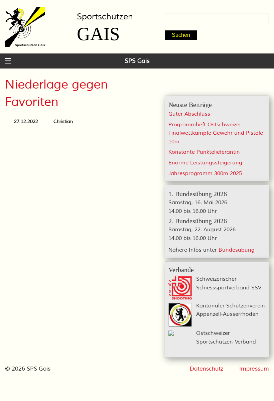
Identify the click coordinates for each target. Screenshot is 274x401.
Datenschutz (206, 368)
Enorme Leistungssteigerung (205, 162)
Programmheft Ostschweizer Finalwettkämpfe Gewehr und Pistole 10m (215, 133)
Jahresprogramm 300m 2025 (205, 173)
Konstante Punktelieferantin (204, 152)
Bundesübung (237, 250)
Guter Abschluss (189, 114)
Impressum (254, 368)
